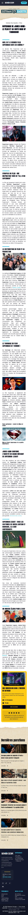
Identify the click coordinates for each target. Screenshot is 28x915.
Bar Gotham (18, 894)
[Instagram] (2, 883)
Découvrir (14, 707)
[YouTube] (2, 886)
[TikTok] (6, 883)
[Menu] (2, 3)
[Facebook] (9, 883)
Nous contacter (19, 898)
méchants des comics (15, 515)
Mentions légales (12, 909)
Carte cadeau (4, 900)
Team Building (4, 898)
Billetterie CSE (4, 899)
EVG (2, 896)
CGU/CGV (23, 908)
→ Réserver (18, 861)
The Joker (17, 855)
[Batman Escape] (9, 3)
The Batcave (18, 857)
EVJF (2, 895)
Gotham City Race (19, 859)
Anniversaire (4, 894)
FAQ (16, 896)
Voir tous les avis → (7, 877)
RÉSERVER (24, 2)
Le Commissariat (19, 858)
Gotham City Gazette (20, 899)
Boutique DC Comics (20, 895)
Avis (18, 909)
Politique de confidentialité (14, 908)
